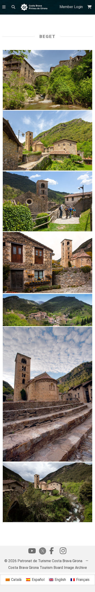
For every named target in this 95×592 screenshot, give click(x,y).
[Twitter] (42, 551)
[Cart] (90, 7)
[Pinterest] (63, 552)
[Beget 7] (47, 80)
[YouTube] (32, 552)
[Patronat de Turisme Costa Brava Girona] (34, 7)
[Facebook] (51, 552)
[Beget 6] (47, 140)
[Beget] (47, 201)
